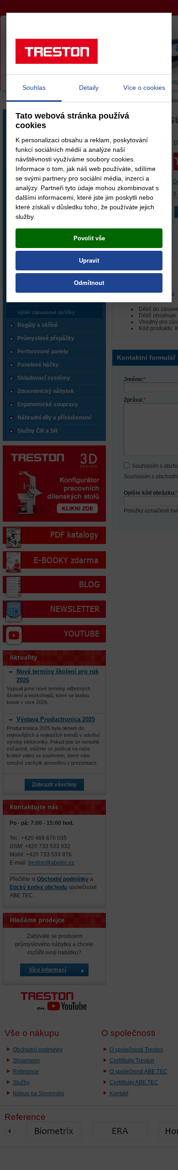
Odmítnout (89, 283)
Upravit (89, 260)
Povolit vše (89, 238)
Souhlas (34, 87)
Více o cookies (144, 87)
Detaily (89, 87)
